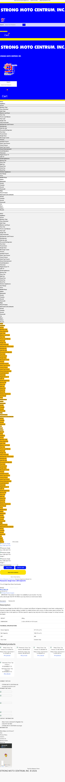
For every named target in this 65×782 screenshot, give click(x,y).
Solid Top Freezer (5, 147)
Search (2, 24)
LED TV (2, 156)
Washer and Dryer (5, 113)
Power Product (4, 192)
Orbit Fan (2, 168)
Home (1, 101)
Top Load (2, 118)
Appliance (2, 103)
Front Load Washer (5, 116)
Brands (2, 209)
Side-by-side (3, 128)
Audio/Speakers (4, 151)
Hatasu (1, 179)
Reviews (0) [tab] (12, 601)
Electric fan (3, 160)
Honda (2, 183)
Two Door (2, 132)
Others (1, 208)
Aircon (2, 105)
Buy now (9, 567)
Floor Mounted (4, 109)
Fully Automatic (4, 122)
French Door (3, 134)
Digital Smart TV (4, 154)
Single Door (3, 135)
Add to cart (20, 567)
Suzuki (2, 187)
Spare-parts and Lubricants (6, 194)
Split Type (2, 111)
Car (1, 204)
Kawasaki (2, 189)
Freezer (2, 139)
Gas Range (3, 173)
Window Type (3, 107)
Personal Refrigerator (6, 130)
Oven (1, 175)
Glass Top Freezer (5, 143)
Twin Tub (2, 115)
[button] (8, 80)
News (1, 206)
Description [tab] (3, 601)
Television (3, 153)
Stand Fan (3, 166)
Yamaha (2, 185)
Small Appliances (5, 158)
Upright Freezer (4, 141)
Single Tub (3, 120)
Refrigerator (3, 126)
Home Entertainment (5, 149)
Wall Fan (2, 164)
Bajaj (1, 191)
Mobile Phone (3, 177)
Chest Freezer (4, 145)
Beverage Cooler (4, 137)
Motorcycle (3, 181)
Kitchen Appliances (5, 172)
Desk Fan (2, 170)
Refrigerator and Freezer (7, 124)
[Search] (24, 25)
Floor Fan (2, 162)
